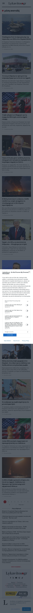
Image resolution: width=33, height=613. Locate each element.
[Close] (29, 272)
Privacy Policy (25, 340)
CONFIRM (10, 335)
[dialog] (16, 306)
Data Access (16, 340)
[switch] (27, 305)
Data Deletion (7, 340)
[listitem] (16, 301)
